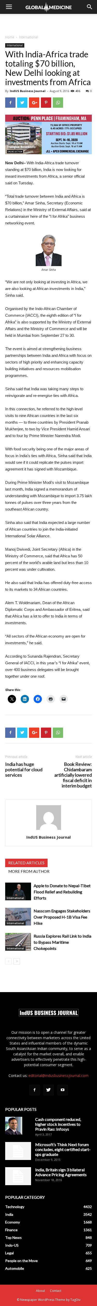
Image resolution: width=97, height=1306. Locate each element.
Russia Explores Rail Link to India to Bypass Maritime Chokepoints (62, 942)
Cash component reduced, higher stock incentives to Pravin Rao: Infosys (58, 1124)
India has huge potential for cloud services (23, 769)
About (40, 1291)
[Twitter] (48, 1090)
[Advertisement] (48, 22)
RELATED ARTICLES (26, 862)
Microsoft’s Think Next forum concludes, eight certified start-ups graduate (63, 1149)
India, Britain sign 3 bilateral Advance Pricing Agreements (61, 1172)
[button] (90, 7)
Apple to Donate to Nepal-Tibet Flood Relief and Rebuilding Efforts (62, 891)
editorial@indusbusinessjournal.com (58, 1075)
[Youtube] (62, 1090)
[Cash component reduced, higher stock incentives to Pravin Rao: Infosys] (13, 1126)
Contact (55, 1291)
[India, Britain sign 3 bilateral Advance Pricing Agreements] (18, 1176)
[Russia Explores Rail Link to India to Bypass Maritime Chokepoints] (18, 942)
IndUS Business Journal (28, 91)
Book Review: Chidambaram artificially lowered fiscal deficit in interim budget (73, 774)
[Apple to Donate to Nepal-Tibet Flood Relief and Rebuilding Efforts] (18, 891)
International (28, 37)
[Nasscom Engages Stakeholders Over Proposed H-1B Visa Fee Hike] (18, 917)
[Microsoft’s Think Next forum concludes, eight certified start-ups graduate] (18, 1151)
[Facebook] (34, 1090)
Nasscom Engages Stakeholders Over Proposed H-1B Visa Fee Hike (62, 917)
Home (9, 37)
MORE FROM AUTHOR (28, 871)
